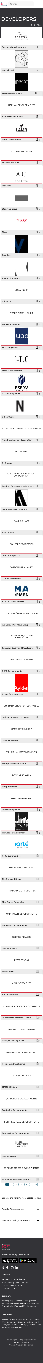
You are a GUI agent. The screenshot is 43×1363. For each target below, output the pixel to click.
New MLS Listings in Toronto (16, 1220)
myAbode (19, 1255)
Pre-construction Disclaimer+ (21, 1345)
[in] (13, 1268)
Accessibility (33, 1303)
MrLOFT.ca (6, 1255)
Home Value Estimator (28, 1322)
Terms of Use (21, 1306)
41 (36, 1184)
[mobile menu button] (39, 4)
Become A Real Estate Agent (14, 1303)
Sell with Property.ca (11, 1319)
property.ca (7, 1301)
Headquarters (30, 1301)
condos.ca (17, 1301)
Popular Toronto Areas (13, 1209)
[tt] (4, 1268)
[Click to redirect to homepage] (4, 4)
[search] (21, 3)
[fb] (8, 1268)
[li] (17, 1268)
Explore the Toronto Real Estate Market (21, 1198)
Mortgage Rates (28, 1325)
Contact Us (26, 1319)
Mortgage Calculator (10, 1325)
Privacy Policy (7, 1306)
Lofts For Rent (17, 1327)
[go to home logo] (6, 1247)
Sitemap (32, 1306)
